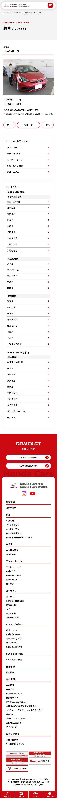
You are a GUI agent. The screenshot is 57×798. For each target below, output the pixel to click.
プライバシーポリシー (15, 718)
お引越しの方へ (13, 617)
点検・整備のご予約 (28, 465)
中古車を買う (12, 550)
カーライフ (10, 596)
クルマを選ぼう (12, 524)
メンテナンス (11, 579)
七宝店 (10, 331)
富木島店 (11, 213)
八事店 (10, 263)
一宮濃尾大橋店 (14, 344)
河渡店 (10, 386)
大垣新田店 (12, 398)
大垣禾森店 (12, 392)
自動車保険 (11, 604)
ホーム (6, 12)
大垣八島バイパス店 (16, 411)
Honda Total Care (15, 600)
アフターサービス (13, 567)
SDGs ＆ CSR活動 (14, 646)
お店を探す (11, 507)
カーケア (10, 583)
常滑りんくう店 (13, 201)
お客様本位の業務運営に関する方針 (22, 706)
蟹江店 (10, 301)
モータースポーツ (15, 159)
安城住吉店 (12, 250)
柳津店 (27, 12)
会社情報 (10, 685)
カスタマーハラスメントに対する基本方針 (24, 710)
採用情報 (10, 672)
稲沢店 (10, 313)
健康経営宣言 (12, 697)
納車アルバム (16, 12)
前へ (9, 125)
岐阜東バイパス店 (15, 362)
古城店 (10, 281)
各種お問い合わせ (28, 457)
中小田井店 (12, 275)
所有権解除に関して (15, 743)
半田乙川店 (12, 244)
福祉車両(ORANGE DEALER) (19, 537)
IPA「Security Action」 (16, 701)
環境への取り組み (14, 693)
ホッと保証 (11, 554)
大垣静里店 (12, 405)
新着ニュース (13, 147)
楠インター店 (13, 269)
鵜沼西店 (11, 417)
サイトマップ (11, 726)
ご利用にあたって (13, 722)
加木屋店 (11, 207)
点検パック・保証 (13, 575)
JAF (8, 609)
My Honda (11, 613)
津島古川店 (12, 325)
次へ (48, 125)
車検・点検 (11, 571)
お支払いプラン (13, 529)
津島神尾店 (12, 319)
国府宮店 (11, 307)
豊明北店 (11, 232)
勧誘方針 (10, 714)
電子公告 (10, 689)
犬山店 (10, 337)
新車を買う (11, 520)
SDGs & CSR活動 (15, 165)
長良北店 (11, 380)
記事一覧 (28, 125)
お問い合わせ (12, 739)
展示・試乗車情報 (14, 533)
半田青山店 (12, 238)
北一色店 (11, 374)
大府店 (10, 226)
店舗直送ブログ (14, 153)
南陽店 (10, 288)
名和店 (10, 219)
